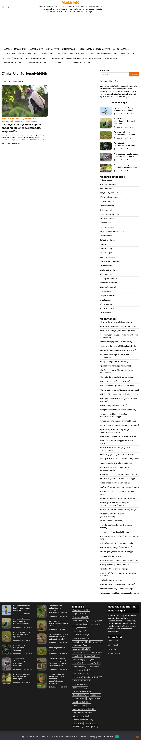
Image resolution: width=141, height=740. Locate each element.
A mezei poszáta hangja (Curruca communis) (119, 425)
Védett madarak (55, 58)
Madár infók (20, 49)
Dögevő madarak (28, 119)
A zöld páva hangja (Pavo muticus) (115, 564)
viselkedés (79, 705)
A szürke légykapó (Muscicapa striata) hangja (119, 487)
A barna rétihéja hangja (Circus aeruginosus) (119, 326)
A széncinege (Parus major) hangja (115, 483)
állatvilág (91, 723)
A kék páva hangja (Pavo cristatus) (115, 381)
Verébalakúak (81, 702)
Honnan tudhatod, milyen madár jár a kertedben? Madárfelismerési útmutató (56, 678)
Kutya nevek (113, 645)
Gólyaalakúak (80, 628)
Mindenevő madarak (12, 58)
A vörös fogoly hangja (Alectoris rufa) (116, 547)
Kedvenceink (113, 640)
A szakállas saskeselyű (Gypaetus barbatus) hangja (114, 468)
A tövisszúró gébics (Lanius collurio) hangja (118, 509)
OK (117, 736)
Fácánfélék (80, 624)
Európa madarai (58, 62)
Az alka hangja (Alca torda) (112, 580)
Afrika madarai (73, 58)
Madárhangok (36, 49)
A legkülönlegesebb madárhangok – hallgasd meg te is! (124, 121)
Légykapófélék (81, 649)
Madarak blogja (106, 248)
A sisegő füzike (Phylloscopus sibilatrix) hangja (119, 459)
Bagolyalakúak (81, 610)
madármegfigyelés (83, 659)
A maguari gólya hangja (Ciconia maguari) (118, 409)
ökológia (92, 726)
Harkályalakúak (81, 638)
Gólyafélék (79, 631)
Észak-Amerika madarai (37, 62)
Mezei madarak (103, 49)
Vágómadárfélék (82, 712)
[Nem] (137, 737)
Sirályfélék (95, 666)
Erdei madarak (87, 49)
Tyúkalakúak (80, 695)
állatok (78, 723)
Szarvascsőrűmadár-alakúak (87, 677)
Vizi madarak (9, 53)
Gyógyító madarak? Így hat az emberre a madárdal (125, 109)
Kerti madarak (52, 49)
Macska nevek (114, 653)
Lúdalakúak (80, 652)
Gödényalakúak (81, 635)
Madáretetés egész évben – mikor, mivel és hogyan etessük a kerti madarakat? (57, 661)
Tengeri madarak (107, 295)
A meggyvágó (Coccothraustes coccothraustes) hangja (113, 415)
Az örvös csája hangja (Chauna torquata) (125, 144)
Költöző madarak (64, 53)
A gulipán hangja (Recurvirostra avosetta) (118, 350)
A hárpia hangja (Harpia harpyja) (114, 361)
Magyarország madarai (80, 62)
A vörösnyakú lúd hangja (110, 556)
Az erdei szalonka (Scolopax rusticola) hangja (119, 593)
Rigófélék (94, 663)
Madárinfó (70, 2)
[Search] (8, 6)
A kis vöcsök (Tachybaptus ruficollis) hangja (119, 394)
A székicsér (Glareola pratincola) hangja (117, 478)
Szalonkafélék (81, 673)
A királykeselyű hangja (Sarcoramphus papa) (119, 390)
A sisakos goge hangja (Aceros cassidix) (117, 454)
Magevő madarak (128, 53)
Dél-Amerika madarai (13, 62)
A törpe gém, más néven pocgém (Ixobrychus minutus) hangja (114, 504)
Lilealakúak (80, 645)
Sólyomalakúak (81, 681)
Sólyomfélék (80, 684)
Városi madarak (121, 49)
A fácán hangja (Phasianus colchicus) (116, 342)
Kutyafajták (112, 649)
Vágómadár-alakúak (84, 709)
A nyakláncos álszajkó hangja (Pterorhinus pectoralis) (126, 155)
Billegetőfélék (80, 617)
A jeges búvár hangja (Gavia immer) (115, 366)
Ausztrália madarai (92, 58)
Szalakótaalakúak (82, 670)
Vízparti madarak (83, 719)
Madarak (7, 49)
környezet (96, 642)
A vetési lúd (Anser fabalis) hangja (114, 532)
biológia (96, 620)
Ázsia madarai (111, 58)
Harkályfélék (80, 642)
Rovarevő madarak (85, 53)
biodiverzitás (80, 620)
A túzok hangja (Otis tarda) (111, 521)
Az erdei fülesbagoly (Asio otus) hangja (116, 588)
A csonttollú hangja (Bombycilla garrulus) (117, 330)
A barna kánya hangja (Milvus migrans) (116, 322)
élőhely (78, 726)
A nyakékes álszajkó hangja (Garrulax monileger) (125, 166)
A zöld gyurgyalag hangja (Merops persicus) (119, 560)
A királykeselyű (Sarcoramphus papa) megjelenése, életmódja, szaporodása (22, 128)
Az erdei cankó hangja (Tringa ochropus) (117, 584)
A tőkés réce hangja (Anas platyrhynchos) (118, 498)
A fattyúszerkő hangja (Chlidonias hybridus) (118, 346)
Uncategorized (106, 300)
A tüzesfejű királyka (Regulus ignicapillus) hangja (112, 515)
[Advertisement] (70, 29)
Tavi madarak (106, 291)
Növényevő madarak (107, 53)
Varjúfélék (93, 698)
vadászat (79, 698)
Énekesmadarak (69, 49)
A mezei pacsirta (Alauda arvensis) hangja (118, 421)
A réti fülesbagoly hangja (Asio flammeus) (118, 436)
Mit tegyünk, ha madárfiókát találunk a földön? (58, 623)
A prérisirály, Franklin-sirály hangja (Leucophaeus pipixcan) (114, 430)
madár (78, 656)
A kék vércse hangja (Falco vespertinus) (117, 385)
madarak (96, 652)
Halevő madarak (107, 227)
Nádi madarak (24, 53)
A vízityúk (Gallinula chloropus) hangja (116, 543)
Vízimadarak (81, 716)
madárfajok (92, 656)
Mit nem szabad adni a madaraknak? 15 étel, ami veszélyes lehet (58, 636)
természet (80, 688)
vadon (95, 695)
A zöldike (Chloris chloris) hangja (114, 569)
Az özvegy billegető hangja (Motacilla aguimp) (125, 133)
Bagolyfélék (80, 613)
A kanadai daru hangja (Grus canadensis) (117, 377)
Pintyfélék (79, 663)
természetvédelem (83, 691)
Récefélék (79, 666)
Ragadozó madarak (43, 53)
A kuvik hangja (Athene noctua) (113, 405)
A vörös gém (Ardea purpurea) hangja (116, 551)
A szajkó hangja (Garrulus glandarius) (116, 463)
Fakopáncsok (105, 223)
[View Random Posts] (3, 6)
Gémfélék (95, 624)
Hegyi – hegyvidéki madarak (112, 231)
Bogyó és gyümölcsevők (110, 193)
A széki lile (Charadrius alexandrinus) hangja (118, 474)
